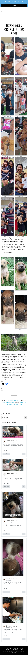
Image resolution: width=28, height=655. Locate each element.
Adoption (4, 403)
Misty (7, 405)
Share (23, 453)
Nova (10, 405)
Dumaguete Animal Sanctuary (14, 2)
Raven (20, 405)
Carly (24, 403)
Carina (21, 403)
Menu (15, 5)
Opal (17, 405)
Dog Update (10, 403)
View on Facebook (6, 453)
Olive (14, 405)
